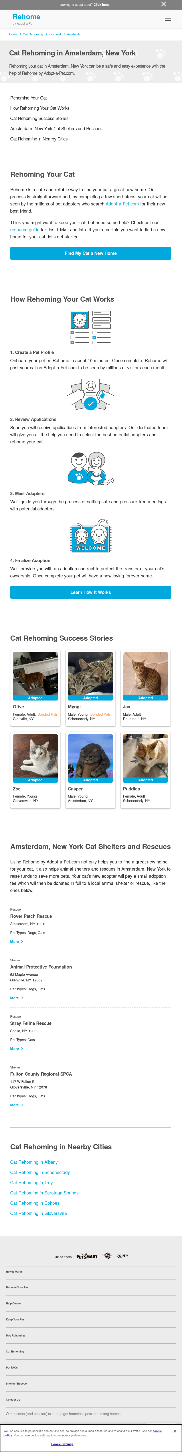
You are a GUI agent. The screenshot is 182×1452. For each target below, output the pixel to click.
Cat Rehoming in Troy (31, 1182)
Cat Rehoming (33, 34)
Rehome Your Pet (17, 1287)
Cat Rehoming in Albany (34, 1162)
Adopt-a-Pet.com (122, 203)
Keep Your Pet (15, 1319)
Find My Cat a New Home (91, 253)
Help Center (13, 1303)
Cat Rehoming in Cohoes (34, 1203)
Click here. (102, 4)
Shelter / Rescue (16, 1383)
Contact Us (13, 1399)
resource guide (25, 229)
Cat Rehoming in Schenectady (40, 1172)
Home (13, 34)
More (14, 941)
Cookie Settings (62, 1444)
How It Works (14, 1271)
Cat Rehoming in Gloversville (38, 1213)
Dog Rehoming (15, 1335)
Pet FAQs (12, 1367)
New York (55, 34)
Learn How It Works (90, 592)
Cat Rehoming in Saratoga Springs (44, 1192)
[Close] (175, 1431)
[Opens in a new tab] (89, 1256)
